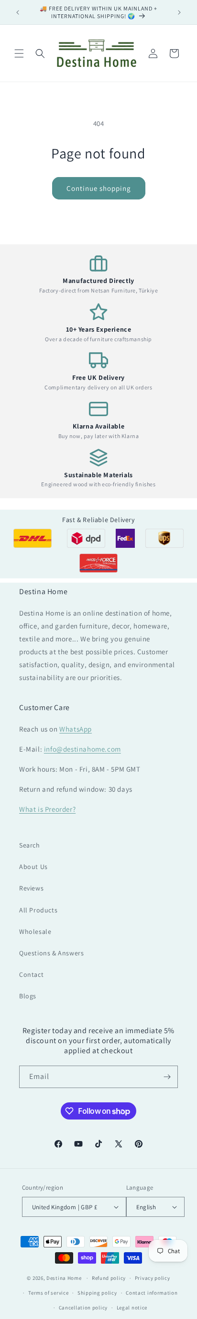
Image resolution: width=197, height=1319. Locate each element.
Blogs (27, 996)
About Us (33, 866)
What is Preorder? (47, 809)
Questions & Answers (51, 953)
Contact (31, 974)
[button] (19, 53)
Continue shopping (98, 188)
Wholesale (35, 931)
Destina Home (63, 1278)
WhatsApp (75, 728)
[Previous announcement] (17, 12)
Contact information (151, 1292)
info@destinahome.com (82, 749)
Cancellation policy (83, 1307)
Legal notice (132, 1307)
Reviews (31, 888)
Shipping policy (97, 1292)
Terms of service (48, 1292)
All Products (38, 910)
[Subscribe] (166, 1077)
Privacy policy (152, 1278)
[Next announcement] (179, 12)
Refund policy (109, 1278)
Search (29, 845)
